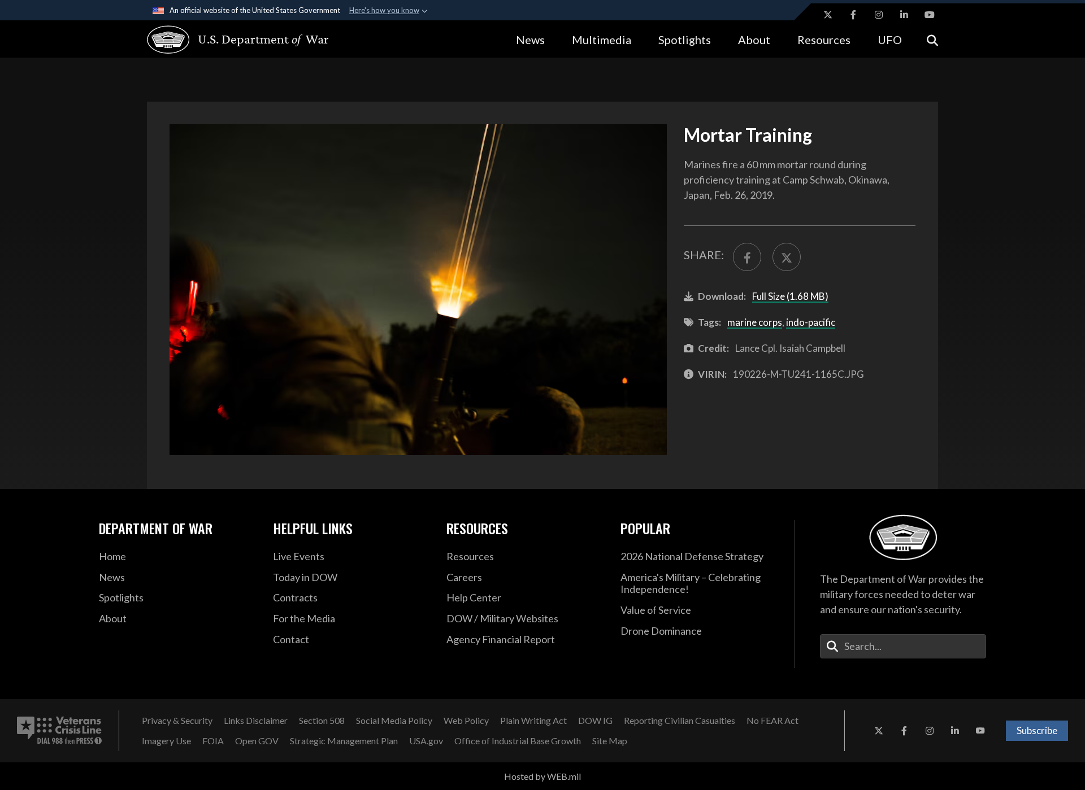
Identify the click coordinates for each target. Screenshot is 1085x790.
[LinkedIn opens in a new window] (904, 14)
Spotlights (684, 39)
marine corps (754, 322)
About (754, 39)
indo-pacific (810, 322)
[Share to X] (786, 257)
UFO (890, 39)
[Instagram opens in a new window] (878, 14)
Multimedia (601, 39)
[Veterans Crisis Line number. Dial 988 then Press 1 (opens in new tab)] (59, 731)
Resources (823, 39)
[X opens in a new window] (827, 14)
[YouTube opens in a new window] (929, 14)
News (530, 39)
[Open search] (932, 39)
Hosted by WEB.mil (542, 776)
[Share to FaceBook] (747, 257)
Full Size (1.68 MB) (790, 296)
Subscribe (1037, 730)
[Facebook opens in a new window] (853, 14)
